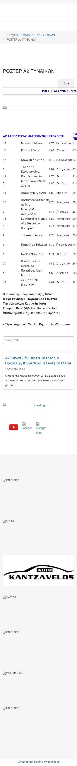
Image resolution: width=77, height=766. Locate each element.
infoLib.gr (53, 762)
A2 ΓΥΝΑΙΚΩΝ (46, 35)
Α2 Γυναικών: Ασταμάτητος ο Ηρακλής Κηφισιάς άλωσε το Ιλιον (38, 360)
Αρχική (13, 35)
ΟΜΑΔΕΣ (27, 35)
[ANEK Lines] (38, 411)
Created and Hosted (30, 762)
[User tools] (66, 83)
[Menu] (72, 9)
